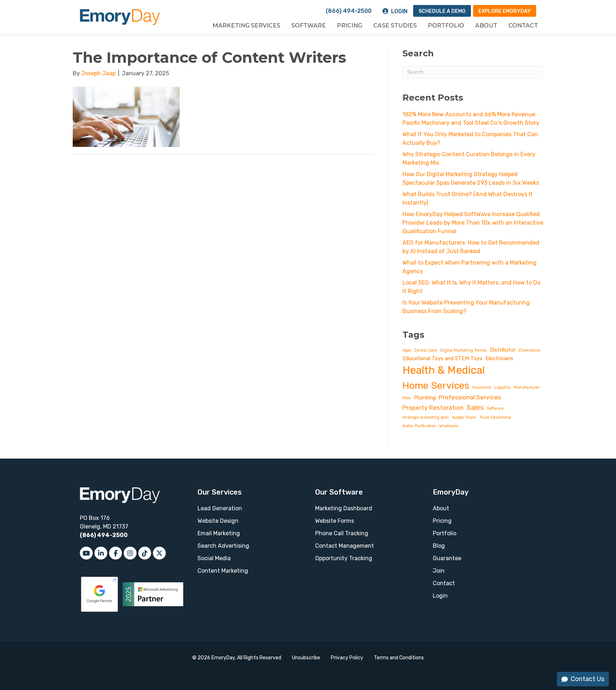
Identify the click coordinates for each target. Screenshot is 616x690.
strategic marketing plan (425, 417)
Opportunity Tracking (343, 558)
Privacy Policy (347, 658)
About (486, 25)
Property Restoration (432, 407)
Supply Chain (464, 417)
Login (399, 11)
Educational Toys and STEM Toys (442, 358)
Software (308, 25)
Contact (523, 25)
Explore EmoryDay (504, 11)
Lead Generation (219, 508)
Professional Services (470, 397)
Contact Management (344, 545)
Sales (475, 407)
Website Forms (334, 520)
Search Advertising (223, 545)
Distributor (502, 350)
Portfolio (446, 25)
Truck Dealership (495, 417)
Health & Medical (443, 370)
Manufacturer (527, 387)
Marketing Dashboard (343, 508)
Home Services (435, 385)
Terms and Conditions (399, 658)
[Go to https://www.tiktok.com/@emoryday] (144, 553)
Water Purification (419, 426)
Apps (406, 350)
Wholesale (448, 426)
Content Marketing (222, 570)
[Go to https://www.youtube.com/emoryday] (86, 553)
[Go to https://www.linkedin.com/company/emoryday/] (100, 553)
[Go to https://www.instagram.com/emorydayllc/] (130, 553)
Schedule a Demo (442, 11)
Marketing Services (246, 25)
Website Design (217, 520)
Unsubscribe (306, 658)
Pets (406, 398)
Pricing (349, 25)
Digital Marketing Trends (463, 350)
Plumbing (425, 397)
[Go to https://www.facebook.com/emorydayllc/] (115, 553)
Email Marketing (218, 533)
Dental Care (425, 350)
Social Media (214, 558)
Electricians (499, 358)
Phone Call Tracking (341, 533)
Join (439, 570)
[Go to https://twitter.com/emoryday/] (159, 553)
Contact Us (587, 679)
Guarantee (447, 558)
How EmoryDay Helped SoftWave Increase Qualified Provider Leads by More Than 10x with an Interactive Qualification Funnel (472, 223)
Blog (439, 545)
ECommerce (529, 350)
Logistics (502, 387)
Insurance (481, 387)
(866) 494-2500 (348, 10)
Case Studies (395, 25)
